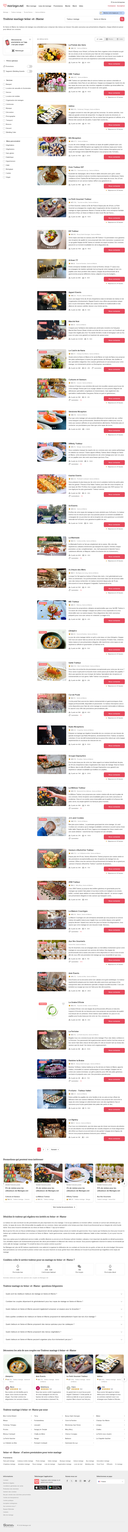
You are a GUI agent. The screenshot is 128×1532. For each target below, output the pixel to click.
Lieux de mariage (45, 6)
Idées (81, 6)
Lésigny (99, 1425)
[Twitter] (71, 1481)
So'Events (73, 506)
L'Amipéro (73, 631)
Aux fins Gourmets (77, 941)
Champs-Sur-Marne (103, 1421)
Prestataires (58, 6)
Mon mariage (31, 6)
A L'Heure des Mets (77, 570)
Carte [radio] (121, 39)
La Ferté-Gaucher (9, 1439)
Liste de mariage (49, 1464)
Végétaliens (10, 145)
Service (8, 92)
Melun (98, 1416)
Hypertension (10, 161)
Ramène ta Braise (76, 1060)
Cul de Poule (74, 695)
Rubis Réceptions (76, 727)
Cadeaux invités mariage (25, 1461)
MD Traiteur (74, 602)
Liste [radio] (100, 39)
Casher (8, 173)
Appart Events (75, 292)
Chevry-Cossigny (71, 1434)
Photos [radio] (111, 39)
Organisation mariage (64, 1464)
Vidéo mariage (52, 1461)
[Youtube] (85, 1481)
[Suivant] (124, 1183)
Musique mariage (65, 1461)
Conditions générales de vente (13, 1486)
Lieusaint (37, 1425)
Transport (9, 120)
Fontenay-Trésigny (9, 1425)
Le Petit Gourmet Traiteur (80, 199)
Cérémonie (10, 104)
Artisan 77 (73, 260)
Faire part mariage (9, 1461)
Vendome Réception (77, 411)
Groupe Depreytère (77, 756)
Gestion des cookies (9, 1492)
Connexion (112, 6)
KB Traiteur (73, 231)
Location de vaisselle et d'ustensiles (18, 88)
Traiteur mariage (16, 12)
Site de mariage (8, 1515)
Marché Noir (74, 321)
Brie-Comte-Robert (9, 1416)
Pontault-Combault (40, 1443)
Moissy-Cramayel (9, 1434)
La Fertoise (74, 1031)
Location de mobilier (13, 96)
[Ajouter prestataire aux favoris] (63, 46)
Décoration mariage (103, 1461)
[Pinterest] (76, 1481)
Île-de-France (28, 12)
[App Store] (41, 1489)
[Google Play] (55, 1489)
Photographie (10, 116)
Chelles (98, 1430)
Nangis (36, 1439)
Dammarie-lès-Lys (71, 1443)
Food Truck (100, 1464)
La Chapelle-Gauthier (103, 1439)
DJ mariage (118, 1464)
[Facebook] (67, 1481)
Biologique (9, 169)
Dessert (9, 128)
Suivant (54, 1150)
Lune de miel (78, 1464)
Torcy (36, 1416)
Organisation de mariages (15, 100)
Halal (7, 165)
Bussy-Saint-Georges (72, 1416)
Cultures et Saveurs (77, 379)
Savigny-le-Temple (40, 1430)
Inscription (121, 6)
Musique (9, 108)
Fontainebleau (39, 1421)
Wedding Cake (11, 132)
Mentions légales (8, 1483)
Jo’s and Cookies (76, 818)
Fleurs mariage (37, 1464)
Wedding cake (89, 1464)
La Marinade (74, 538)
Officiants (109, 1464)
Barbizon (68, 1439)
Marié (75, 6)
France (103, 1481)
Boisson (8, 124)
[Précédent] (3, 1183)
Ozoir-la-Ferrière (70, 1421)
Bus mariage (90, 1461)
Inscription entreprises (10, 1503)
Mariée (67, 6)
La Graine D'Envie (76, 1002)
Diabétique (10, 157)
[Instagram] (80, 1481)
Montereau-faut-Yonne (73, 1425)
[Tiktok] (89, 1481)
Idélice (71, 106)
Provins (5, 1430)
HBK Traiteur (74, 74)
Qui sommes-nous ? (9, 1506)
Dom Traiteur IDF (76, 167)
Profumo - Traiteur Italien (80, 1090)
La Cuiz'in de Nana (77, 350)
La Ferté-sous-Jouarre (104, 1434)
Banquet (9, 84)
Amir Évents (74, 973)
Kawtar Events (75, 475)
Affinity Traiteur (75, 443)
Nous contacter (114, 64)
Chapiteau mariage (9, 1464)
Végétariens (10, 149)
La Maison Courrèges (78, 911)
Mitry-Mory (69, 1430)
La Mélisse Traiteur (77, 788)
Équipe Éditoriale (8, 1509)
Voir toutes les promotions (63, 1207)
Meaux (5, 1421)
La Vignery (73, 1120)
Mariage (6, 12)
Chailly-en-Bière (39, 1434)
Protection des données (11, 1489)
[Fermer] (30, 39)
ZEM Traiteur (74, 882)
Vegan (8, 177)
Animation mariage (24, 1464)
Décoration (10, 112)
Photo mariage (40, 1461)
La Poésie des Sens (77, 45)
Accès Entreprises (118, 2)
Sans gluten (10, 153)
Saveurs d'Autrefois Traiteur (81, 850)
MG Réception (75, 138)
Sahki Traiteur (75, 663)
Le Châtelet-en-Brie (10, 1443)
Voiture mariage (78, 1461)
